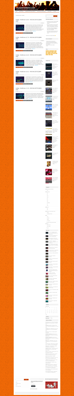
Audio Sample (49, 11)
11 (47, 310)
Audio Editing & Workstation (41, 11)
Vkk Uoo (47, 371)
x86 (47, 209)
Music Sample (48, 226)
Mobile (48, 219)
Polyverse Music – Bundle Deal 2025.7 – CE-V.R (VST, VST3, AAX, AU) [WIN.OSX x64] (52, 335)
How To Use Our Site (18, 386)
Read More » (33, 48)
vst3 (49, 54)
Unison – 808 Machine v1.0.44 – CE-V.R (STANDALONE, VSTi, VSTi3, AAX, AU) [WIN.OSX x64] (55, 90)
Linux (47, 216)
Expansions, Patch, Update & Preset (30, 11)
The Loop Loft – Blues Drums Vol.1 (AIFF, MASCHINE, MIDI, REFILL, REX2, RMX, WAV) (53, 270)
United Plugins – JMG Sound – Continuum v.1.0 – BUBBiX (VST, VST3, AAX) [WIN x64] (53, 242)
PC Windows (17, 50)
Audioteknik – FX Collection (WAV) (53, 292)
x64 (22, 50)
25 (47, 312)
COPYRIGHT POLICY (18, 383)
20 (51, 311)
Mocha (32, 50)
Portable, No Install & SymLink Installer (51, 222)
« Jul (46, 314)
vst (46, 53)
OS (46, 215)
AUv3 (47, 195)
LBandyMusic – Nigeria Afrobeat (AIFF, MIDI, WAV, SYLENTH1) (55, 162)
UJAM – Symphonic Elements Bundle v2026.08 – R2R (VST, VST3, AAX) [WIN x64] (53, 245)
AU (47, 194)
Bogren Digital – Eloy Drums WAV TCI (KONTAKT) (55, 146)
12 (49, 310)
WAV (51, 54)
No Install (49, 53)
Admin (17, 40)
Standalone (48, 202)
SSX (47, 201)
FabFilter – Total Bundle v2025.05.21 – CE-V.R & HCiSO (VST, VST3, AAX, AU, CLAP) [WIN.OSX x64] (52, 349)
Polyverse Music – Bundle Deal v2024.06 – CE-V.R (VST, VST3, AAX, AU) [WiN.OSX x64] (52, 338)
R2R (56, 53)
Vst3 (20, 50)
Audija (24, 50)
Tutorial (54, 11)
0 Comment (42, 40)
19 (49, 311)
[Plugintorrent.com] (37, 10)
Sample (47, 223)
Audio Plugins (21, 11)
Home (16, 11)
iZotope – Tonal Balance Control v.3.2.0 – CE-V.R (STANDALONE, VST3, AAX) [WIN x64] (53, 233)
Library (48, 212)
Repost (47, 54)
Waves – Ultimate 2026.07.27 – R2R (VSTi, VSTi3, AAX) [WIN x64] (55, 121)
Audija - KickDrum (28, 50)
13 (51, 310)
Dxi (47, 198)
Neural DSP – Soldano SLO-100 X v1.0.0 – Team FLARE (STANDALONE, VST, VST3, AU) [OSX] (52, 326)
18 (47, 311)
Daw (47, 190)
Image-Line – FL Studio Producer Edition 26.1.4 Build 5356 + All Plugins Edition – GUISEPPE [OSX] (52, 323)
